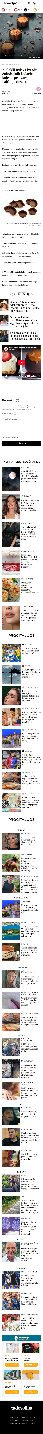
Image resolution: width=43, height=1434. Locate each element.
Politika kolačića (29, 1423)
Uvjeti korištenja (29, 1417)
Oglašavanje (15, 1423)
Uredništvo (14, 1420)
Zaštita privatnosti (29, 1420)
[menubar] (34, 3)
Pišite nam (14, 1417)
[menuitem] (34, 3)
